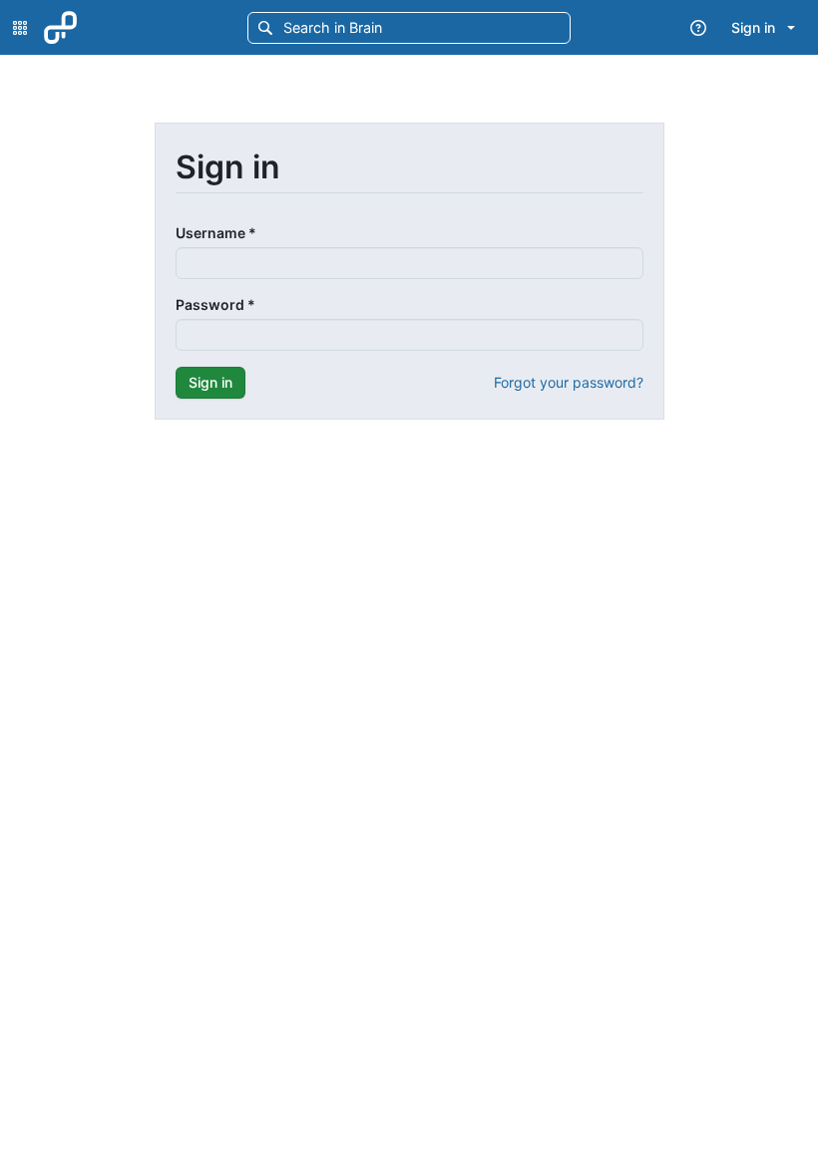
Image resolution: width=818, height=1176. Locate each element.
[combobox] (389, 26)
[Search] (264, 27)
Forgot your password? (568, 382)
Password (215, 304)
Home (109, 27)
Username (216, 232)
